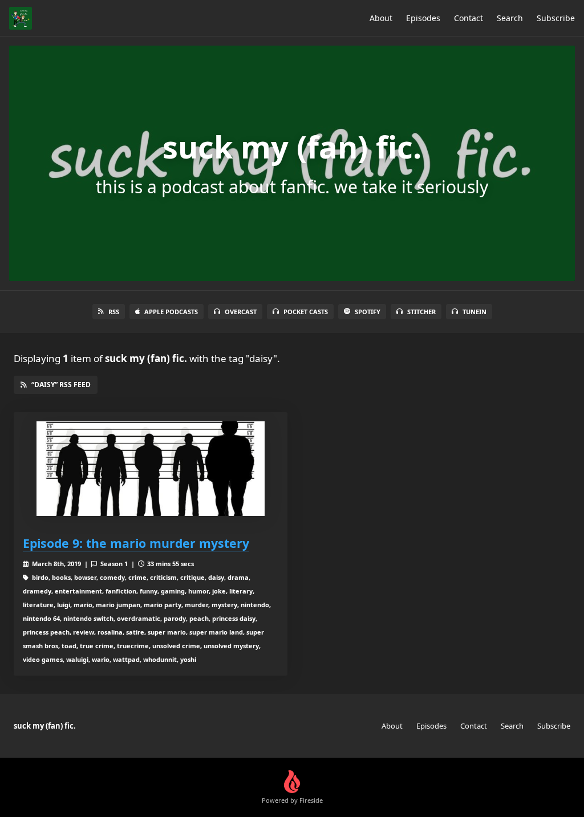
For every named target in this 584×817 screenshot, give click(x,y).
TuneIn (474, 311)
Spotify (367, 311)
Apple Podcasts (171, 311)
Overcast (241, 311)
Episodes (423, 18)
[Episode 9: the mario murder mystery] (150, 469)
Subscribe (556, 18)
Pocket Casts (305, 311)
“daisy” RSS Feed (61, 384)
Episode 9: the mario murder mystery (136, 543)
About (381, 18)
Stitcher (421, 311)
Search (510, 18)
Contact (468, 18)
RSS (113, 311)
